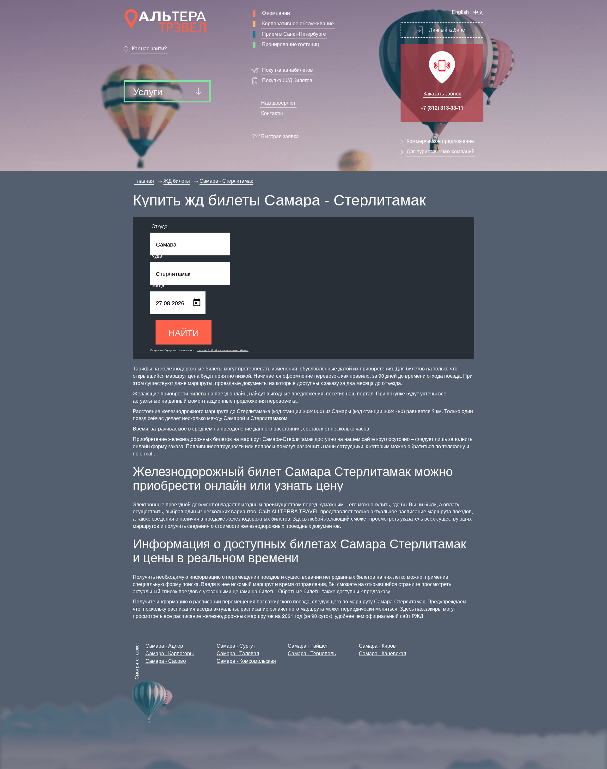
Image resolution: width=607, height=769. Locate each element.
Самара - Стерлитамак (226, 180)
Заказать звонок (442, 93)
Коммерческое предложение (440, 140)
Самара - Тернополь (312, 653)
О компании (276, 12)
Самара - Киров (377, 645)
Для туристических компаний (441, 151)
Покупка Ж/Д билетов (287, 80)
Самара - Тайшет (308, 645)
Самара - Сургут (236, 645)
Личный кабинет (447, 29)
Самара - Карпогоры (169, 653)
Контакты (272, 113)
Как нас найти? (149, 48)
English (460, 11)
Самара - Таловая (238, 653)
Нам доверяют (278, 102)
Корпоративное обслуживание (298, 23)
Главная (144, 180)
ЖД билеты (176, 180)
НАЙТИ (184, 332)
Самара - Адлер (164, 645)
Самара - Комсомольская (246, 660)
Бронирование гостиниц (290, 44)
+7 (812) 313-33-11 (441, 107)
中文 (478, 11)
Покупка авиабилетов (287, 69)
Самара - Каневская (382, 653)
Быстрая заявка (280, 136)
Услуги (147, 91)
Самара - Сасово (165, 660)
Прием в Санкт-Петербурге (294, 33)
